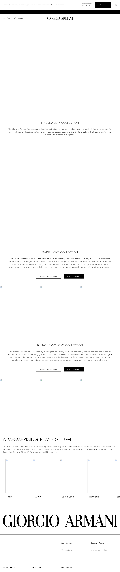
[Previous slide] (3, 479)
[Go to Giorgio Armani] (60, 18)
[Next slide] (117, 479)
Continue (102, 5)
